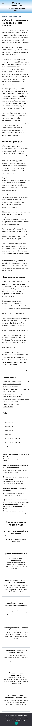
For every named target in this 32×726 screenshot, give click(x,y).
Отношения (9, 430)
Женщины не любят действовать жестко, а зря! (16, 696)
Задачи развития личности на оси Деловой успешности (16, 629)
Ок (16, 723)
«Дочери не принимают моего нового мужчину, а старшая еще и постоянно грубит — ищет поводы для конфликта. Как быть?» (16, 504)
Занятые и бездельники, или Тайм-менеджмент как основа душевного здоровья (16, 384)
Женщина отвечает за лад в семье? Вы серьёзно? (16, 582)
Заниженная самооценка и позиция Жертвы (16, 651)
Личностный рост (11, 419)
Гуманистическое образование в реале (16, 674)
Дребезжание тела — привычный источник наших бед (16, 605)
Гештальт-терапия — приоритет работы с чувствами (16, 467)
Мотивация (9, 423)
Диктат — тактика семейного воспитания (16, 532)
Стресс (7, 446)
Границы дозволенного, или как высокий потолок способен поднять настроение (16, 557)
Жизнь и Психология (16, 4)
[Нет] (30, 719)
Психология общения (12, 438)
